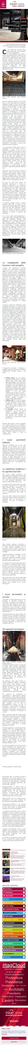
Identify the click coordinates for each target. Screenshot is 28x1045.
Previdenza (14, 982)
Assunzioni (23, 985)
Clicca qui (4, 1034)
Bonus (14, 1003)
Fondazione (8, 985)
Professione (14, 978)
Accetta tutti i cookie (14, 1038)
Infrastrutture (8, 996)
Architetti (16, 989)
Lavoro (8, 1000)
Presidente (14, 993)
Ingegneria (20, 996)
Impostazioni (14, 1041)
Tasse (17, 985)
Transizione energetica (14, 974)
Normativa (20, 1000)
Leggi (6, 989)
